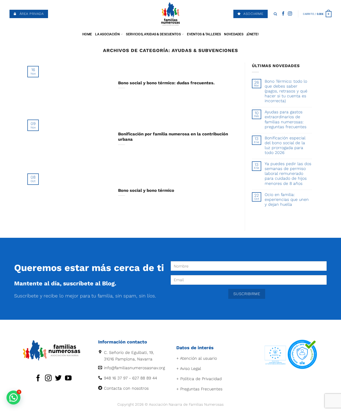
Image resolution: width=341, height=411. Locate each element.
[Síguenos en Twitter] (58, 378)
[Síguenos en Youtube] (68, 378)
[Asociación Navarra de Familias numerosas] (171, 14)
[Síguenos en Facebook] (283, 14)
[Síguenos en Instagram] (290, 14)
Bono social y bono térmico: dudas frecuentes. (166, 82)
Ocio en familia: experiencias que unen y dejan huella (287, 199)
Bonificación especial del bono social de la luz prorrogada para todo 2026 (285, 145)
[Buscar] (275, 14)
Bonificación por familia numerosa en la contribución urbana (173, 136)
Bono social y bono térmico (146, 190)
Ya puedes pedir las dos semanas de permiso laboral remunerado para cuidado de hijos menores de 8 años (288, 173)
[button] (13, 397)
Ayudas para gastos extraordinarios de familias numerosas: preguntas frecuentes (285, 119)
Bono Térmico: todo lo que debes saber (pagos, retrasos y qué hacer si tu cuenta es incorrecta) (286, 91)
